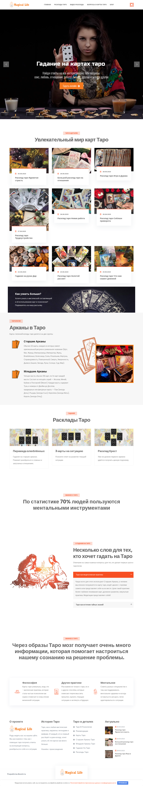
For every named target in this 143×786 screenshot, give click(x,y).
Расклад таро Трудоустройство (24, 236)
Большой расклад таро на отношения (70, 179)
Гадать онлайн (70, 86)
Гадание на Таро (83, 748)
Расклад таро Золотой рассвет (69, 277)
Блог (112, 5)
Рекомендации (82, 731)
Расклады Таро (60, 5)
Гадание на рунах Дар (26, 276)
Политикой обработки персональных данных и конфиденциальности (93, 783)
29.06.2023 (64, 174)
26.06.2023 (64, 214)
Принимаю (122, 783)
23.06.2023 (64, 272)
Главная (47, 5)
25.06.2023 (106, 214)
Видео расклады (77, 5)
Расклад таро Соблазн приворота (111, 219)
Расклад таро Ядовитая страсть (26, 179)
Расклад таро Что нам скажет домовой (111, 277)
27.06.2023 (21, 231)
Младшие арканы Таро (85, 744)
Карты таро (80, 735)
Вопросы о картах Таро (97, 5)
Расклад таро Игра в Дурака (113, 175)
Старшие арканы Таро (85, 740)
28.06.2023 (106, 172)
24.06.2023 (21, 272)
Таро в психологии (84, 727)
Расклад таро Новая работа (71, 218)
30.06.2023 (21, 174)
